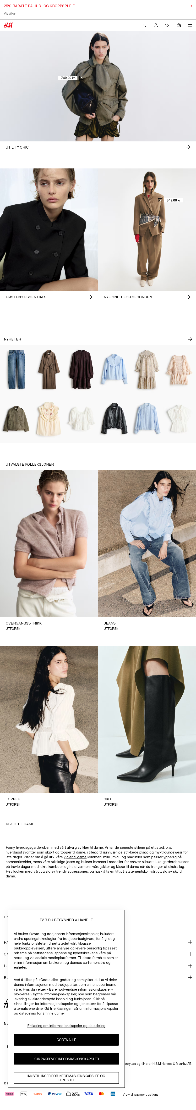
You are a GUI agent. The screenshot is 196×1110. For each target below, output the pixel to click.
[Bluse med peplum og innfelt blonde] (81, 418)
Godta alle (66, 1040)
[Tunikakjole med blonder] (81, 369)
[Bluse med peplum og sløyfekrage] (179, 418)
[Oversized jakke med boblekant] (114, 418)
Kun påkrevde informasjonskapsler (66, 1059)
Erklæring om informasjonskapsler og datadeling (66, 1026)
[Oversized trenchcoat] (49, 369)
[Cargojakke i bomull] (16, 418)
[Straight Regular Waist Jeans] (16, 369)
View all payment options (140, 1094)
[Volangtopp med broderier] (49, 418)
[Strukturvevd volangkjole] (147, 369)
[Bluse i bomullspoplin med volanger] (114, 369)
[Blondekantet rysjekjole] (179, 369)
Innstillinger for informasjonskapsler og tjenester (66, 1078)
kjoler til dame (75, 857)
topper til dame (72, 852)
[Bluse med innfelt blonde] (147, 418)
